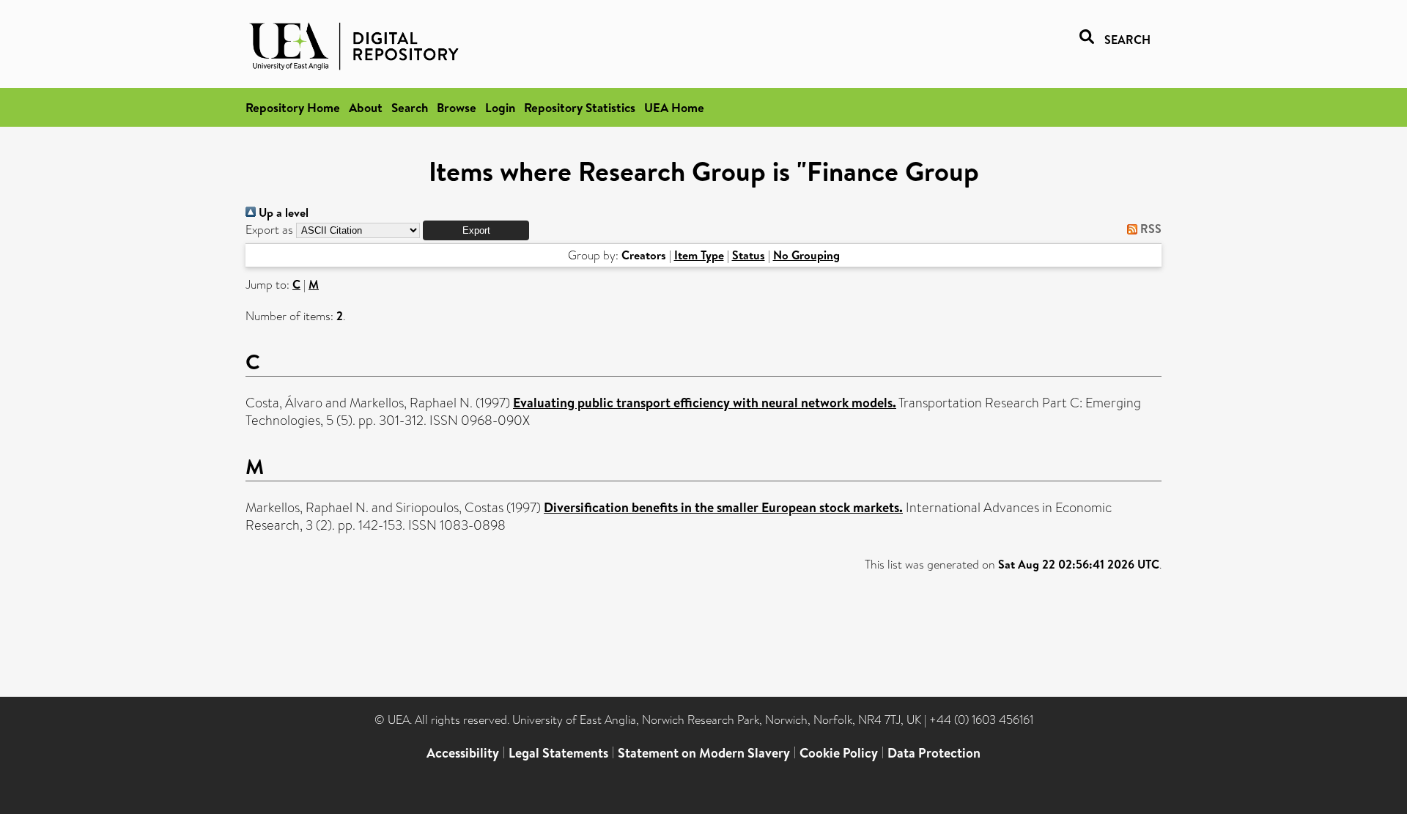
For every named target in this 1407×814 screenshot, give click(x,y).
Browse (456, 107)
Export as (269, 229)
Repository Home (292, 107)
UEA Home (674, 107)
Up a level (282, 212)
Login (500, 107)
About (366, 107)
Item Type (699, 255)
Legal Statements (558, 753)
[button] (476, 230)
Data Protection (934, 753)
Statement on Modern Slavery (704, 753)
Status (748, 255)
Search (409, 107)
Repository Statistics (579, 107)
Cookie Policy (838, 753)
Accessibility (462, 753)
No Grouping (806, 255)
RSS (1149, 229)
